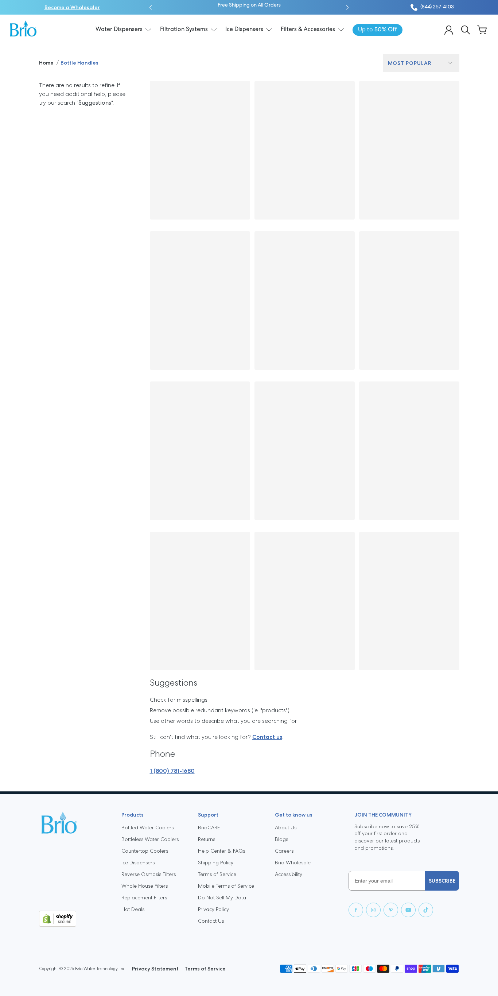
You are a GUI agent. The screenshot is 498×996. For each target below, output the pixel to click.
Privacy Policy (213, 909)
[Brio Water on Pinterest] (391, 910)
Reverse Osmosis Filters (148, 874)
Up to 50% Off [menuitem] (377, 30)
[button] (150, 7)
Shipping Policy (215, 862)
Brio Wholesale (293, 862)
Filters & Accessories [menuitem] (308, 29)
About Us (285, 827)
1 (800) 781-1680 (172, 771)
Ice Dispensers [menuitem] (244, 29)
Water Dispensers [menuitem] (119, 29)
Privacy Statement (155, 968)
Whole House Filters (144, 886)
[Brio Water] (23, 28)
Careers (284, 851)
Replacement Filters (144, 897)
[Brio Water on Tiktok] (426, 910)
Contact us (267, 737)
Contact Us (211, 921)
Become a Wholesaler (72, 7)
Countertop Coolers (144, 851)
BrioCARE (209, 827)
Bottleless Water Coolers (150, 839)
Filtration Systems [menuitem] (184, 29)
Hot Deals (132, 909)
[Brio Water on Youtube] (408, 910)
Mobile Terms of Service (226, 886)
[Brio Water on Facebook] (356, 910)
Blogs (281, 839)
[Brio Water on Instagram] (373, 910)
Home (46, 62)
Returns (206, 839)
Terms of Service (217, 874)
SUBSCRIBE (442, 880)
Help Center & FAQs (221, 851)
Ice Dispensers (138, 862)
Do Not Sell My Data (222, 897)
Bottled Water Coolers (147, 827)
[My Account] (448, 29)
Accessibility (288, 874)
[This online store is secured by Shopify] (74, 919)
